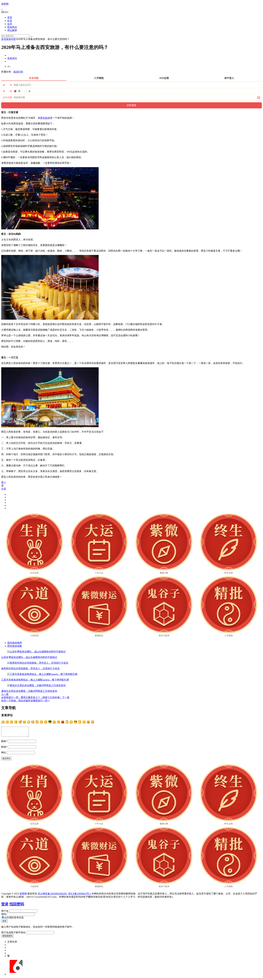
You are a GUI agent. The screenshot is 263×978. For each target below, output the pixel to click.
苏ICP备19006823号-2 (79, 893)
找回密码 (16, 904)
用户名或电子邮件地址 (13, 932)
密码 (3, 914)
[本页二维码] (16, 974)
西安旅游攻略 (14, 646)
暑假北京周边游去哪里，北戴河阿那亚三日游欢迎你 (29, 691)
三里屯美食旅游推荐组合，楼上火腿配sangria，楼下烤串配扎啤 (35, 679)
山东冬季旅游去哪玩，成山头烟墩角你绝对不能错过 (29, 657)
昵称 (4, 741)
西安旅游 (45, 118)
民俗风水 (12, 27)
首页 (9, 17)
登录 (5, 904)
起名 (9, 20)
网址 (3, 752)
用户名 (5, 911)
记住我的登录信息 (14, 917)
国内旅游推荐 (14, 642)
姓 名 (7, 85)
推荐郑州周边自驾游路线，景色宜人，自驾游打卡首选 (30, 668)
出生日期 (7, 97)
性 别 (7, 91)
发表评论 (12, 58)
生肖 (9, 24)
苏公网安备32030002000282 (52, 893)
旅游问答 (11, 39)
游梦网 (5, 4)
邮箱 (4, 747)
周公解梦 (12, 30)
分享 (3, 489)
